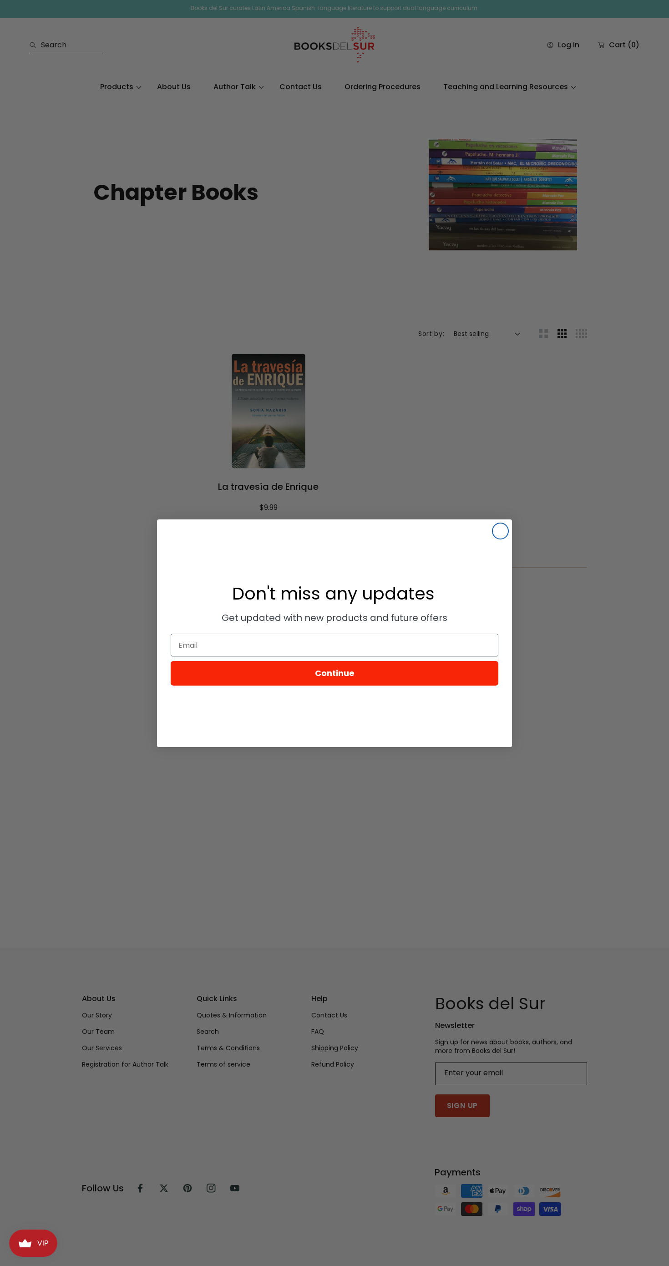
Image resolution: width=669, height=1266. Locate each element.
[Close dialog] (500, 531)
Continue (335, 673)
